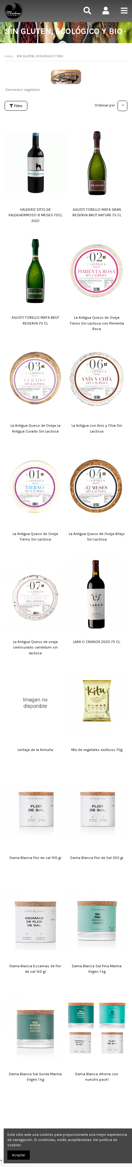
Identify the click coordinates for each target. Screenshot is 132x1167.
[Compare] (63, 136)
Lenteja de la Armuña (35, 750)
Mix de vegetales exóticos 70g (96, 750)
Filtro (17, 106)
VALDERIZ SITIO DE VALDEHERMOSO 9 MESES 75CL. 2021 (35, 215)
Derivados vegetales (23, 89)
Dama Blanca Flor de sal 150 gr (35, 858)
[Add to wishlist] (63, 129)
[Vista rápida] (63, 142)
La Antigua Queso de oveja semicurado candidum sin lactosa (35, 647)
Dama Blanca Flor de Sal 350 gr (96, 858)
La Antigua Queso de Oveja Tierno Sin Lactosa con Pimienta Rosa (97, 323)
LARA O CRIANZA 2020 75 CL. (97, 642)
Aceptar (18, 1155)
